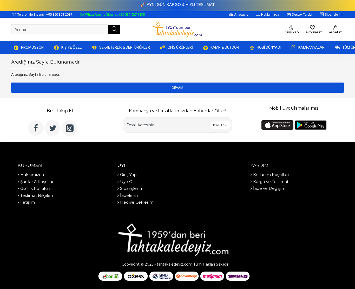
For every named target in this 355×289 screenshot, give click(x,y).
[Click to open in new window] (36, 128)
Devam (177, 88)
